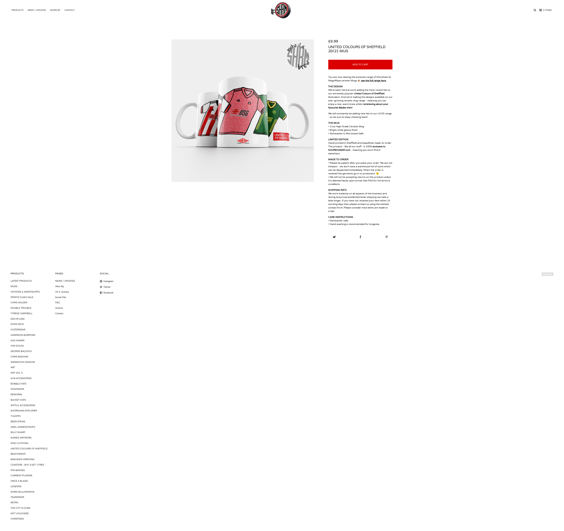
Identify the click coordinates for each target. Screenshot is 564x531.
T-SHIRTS (16, 416)
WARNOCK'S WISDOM (23, 362)
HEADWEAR (17, 389)
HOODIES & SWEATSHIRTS (25, 292)
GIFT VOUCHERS (20, 513)
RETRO (14, 502)
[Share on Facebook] (360, 237)
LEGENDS (16, 486)
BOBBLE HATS (18, 383)
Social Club (60, 297)
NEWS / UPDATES (37, 10)
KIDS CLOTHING (19, 443)
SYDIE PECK (17, 324)
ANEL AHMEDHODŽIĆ (23, 427)
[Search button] (535, 10)
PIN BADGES (18, 470)
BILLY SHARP (18, 432)
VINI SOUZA (17, 345)
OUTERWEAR (18, 329)
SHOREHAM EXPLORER (24, 410)
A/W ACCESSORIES (21, 378)
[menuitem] (17, 10)
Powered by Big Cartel (547, 274)
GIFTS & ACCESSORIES (23, 405)
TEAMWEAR (17, 497)
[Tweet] (334, 237)
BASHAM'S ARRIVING (22, 459)
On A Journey (62, 292)
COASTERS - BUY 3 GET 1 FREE (27, 464)
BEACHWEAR (18, 454)
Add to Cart (360, 64)
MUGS (14, 286)
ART (13, 367)
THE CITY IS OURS (20, 508)
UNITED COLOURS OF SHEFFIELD (29, 448)
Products (17, 10)
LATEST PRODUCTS (21, 281)
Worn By (55, 10)
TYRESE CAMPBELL (21, 313)
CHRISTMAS (17, 518)
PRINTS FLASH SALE (22, 297)
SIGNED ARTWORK (21, 437)
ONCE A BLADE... (20, 481)
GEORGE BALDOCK (21, 351)
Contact (69, 10)
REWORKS (16, 394)
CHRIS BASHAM (19, 356)
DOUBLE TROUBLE (21, 308)
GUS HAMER (17, 340)
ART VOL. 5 (17, 373)
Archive (59, 308)
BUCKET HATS (18, 400)
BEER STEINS (18, 421)
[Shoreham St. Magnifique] (281, 10)
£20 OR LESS (18, 319)
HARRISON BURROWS (23, 335)
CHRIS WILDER (19, 302)
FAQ (57, 302)
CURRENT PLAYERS (21, 475)
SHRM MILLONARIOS (22, 492)
